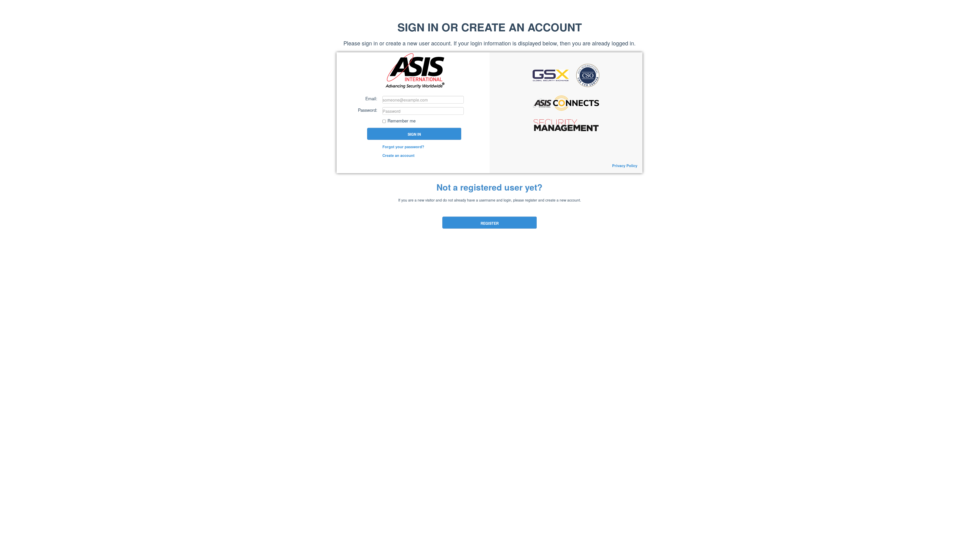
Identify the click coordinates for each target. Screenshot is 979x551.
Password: (367, 109)
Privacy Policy (624, 165)
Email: (371, 98)
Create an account (398, 155)
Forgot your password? (403, 146)
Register (490, 223)
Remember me (402, 121)
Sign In (414, 134)
